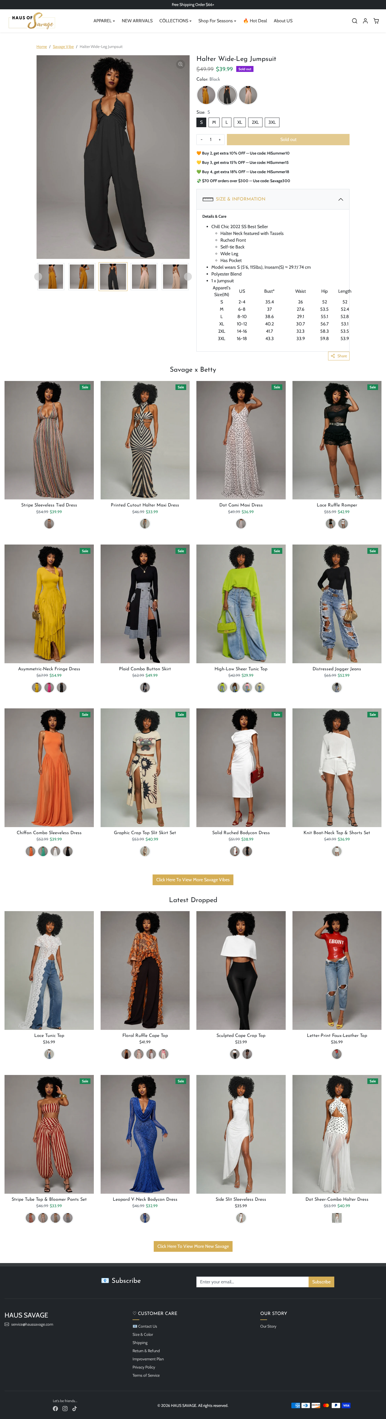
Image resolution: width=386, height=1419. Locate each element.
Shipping (140, 1342)
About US (283, 20)
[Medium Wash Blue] (336, 687)
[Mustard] (206, 95)
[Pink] (247, 687)
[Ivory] (248, 95)
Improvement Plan (148, 1358)
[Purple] (151, 1054)
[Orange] (30, 851)
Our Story (268, 1326)
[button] (354, 21)
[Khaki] (43, 1218)
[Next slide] (188, 277)
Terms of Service (146, 1375)
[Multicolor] (49, 523)
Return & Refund (146, 1350)
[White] (241, 523)
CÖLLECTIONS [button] (173, 20)
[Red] (336, 1054)
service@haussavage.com (32, 1324)
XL (239, 122)
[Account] (365, 21)
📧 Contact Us (145, 1326)
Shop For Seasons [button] (215, 20)
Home (41, 46)
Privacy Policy (144, 1367)
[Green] (43, 851)
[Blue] (145, 1218)
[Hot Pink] (49, 687)
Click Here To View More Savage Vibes (193, 879)
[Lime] (222, 687)
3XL (272, 122)
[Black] (227, 95)
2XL (255, 122)
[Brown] (234, 687)
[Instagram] (65, 1408)
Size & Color (143, 1334)
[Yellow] (36, 687)
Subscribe (321, 1281)
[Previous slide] (38, 277)
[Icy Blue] (138, 1054)
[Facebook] (55, 1408)
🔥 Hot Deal (255, 20)
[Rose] (163, 1054)
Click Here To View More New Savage (193, 1246)
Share (342, 355)
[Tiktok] (74, 1408)
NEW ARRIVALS (137, 20)
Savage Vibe (63, 46)
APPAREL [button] (103, 20)
